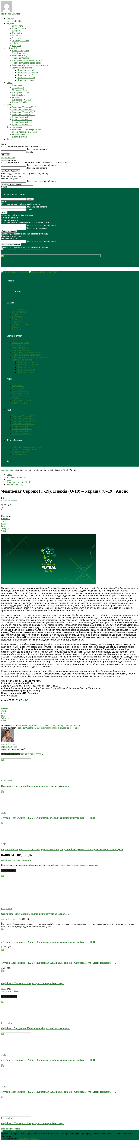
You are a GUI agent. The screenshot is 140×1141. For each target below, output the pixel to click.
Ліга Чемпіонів (19, 53)
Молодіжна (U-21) (20, 90)
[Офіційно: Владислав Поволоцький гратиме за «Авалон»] (16, 778)
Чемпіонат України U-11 (23, 114)
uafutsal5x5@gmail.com (28, 1138)
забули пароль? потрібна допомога (17, 215)
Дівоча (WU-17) (19, 102)
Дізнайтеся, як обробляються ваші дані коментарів (75, 865)
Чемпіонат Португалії (28, 73)
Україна (10, 23)
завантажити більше (10, 991)
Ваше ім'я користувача (36, 149)
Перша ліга (17, 31)
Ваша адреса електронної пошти (41, 165)
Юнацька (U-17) (19, 95)
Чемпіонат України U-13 (23, 112)
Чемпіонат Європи (21, 58)
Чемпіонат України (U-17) (24, 107)
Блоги (9, 139)
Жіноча (15, 97)
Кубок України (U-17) (22, 117)
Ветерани (16, 45)
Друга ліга (17, 33)
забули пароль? (8, 157)
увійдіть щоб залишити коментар (16, 860)
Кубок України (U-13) (22, 122)
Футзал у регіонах (20, 40)
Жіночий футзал (14, 127)
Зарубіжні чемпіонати (22, 68)
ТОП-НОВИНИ (14, 21)
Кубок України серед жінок (24, 132)
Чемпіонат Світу (19, 55)
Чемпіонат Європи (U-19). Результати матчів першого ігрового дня (47, 728)
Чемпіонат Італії (25, 75)
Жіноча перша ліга (20, 134)
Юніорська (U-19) (20, 92)
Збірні (9, 82)
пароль (29, 152)
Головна (10, 18)
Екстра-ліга (17, 26)
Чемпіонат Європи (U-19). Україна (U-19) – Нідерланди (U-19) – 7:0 (48, 725)
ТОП (9, 479)
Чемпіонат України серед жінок (26, 129)
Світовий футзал (14, 48)
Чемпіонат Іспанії (26, 70)
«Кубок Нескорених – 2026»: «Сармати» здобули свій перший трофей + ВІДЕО (48, 817)
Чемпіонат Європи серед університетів (30, 65)
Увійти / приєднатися (16, 194)
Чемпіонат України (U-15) (24, 109)
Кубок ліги (17, 36)
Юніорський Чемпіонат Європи (27, 60)
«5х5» (14, 695)
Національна (18, 85)
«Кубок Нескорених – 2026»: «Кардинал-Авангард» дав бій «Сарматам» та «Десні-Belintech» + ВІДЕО (62, 849)
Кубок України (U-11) (22, 124)
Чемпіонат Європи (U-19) (18, 482)
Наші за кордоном (20, 50)
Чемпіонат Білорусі (26, 80)
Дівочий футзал (19, 137)
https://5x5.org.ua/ (9, 746)
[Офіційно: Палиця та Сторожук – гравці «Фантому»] (8, 978)
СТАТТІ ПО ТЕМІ (10, 754)
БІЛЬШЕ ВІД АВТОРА (31, 754)
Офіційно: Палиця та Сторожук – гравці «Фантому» (32, 983)
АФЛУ (15, 43)
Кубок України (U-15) (22, 119)
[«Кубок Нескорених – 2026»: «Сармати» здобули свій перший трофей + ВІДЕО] (16, 810)
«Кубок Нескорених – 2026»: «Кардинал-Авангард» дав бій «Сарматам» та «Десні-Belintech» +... (58, 962)
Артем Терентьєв (9, 500)
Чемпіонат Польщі (26, 77)
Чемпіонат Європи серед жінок (26, 63)
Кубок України (19, 28)
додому (4, 470)
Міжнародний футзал (17, 477)
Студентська (18, 87)
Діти (9, 105)
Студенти (16, 38)
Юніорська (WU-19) (21, 100)
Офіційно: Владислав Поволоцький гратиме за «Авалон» (35, 786)
